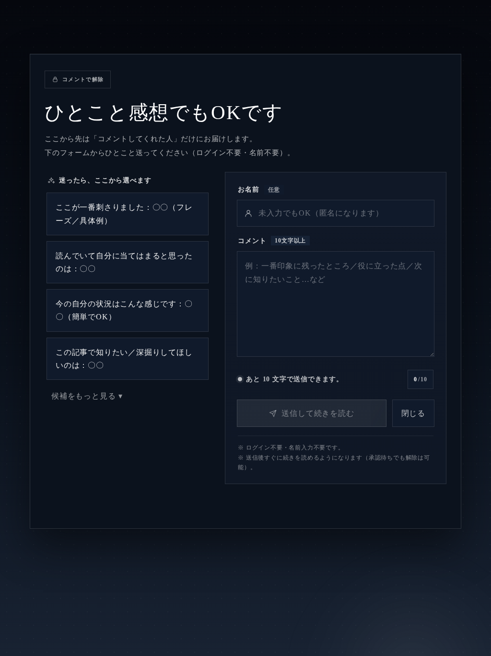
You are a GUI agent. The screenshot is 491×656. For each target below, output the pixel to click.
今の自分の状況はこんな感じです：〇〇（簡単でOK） (124, 310)
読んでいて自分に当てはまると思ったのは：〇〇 (124, 262)
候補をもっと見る (83, 396)
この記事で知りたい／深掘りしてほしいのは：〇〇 (124, 358)
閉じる (413, 413)
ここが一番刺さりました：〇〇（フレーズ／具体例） (124, 213)
